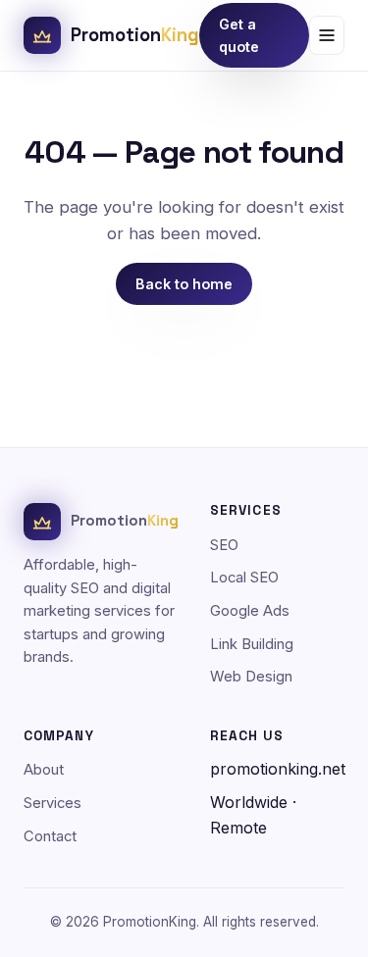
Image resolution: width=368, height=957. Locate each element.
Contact (50, 836)
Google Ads (249, 611)
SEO (224, 545)
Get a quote (239, 35)
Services (52, 803)
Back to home (184, 284)
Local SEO (244, 577)
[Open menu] (326, 35)
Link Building (251, 644)
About (44, 770)
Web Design (251, 676)
